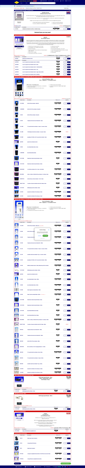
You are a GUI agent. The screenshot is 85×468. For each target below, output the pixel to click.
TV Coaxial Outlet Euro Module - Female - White (35, 358)
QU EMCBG (17, 62)
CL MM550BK (22, 152)
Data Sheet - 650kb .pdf (59, 427)
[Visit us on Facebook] (63, 466)
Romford (31, 6)
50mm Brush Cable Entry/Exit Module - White (34, 163)
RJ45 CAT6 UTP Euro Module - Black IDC (33, 109)
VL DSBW (21, 289)
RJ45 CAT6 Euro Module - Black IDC (33, 103)
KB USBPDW (22, 319)
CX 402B (21, 114)
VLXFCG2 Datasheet (67, 25)
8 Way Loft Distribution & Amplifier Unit (29, 430)
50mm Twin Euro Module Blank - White (33, 294)
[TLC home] (16, 2)
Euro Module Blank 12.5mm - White (33, 279)
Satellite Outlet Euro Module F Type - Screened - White (36, 254)
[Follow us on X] (65, 466)
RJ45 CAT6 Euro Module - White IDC (33, 225)
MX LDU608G (17, 430)
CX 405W (21, 279)
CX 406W (21, 285)
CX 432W (21, 265)
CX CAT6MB (22, 103)
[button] (48, 230)
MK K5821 (21, 335)
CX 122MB (21, 131)
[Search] (55, 3)
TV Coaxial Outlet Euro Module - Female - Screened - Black (37, 126)
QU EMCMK (17, 74)
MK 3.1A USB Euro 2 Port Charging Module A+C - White (36, 346)
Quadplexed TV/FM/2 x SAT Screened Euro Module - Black (37, 137)
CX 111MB (21, 126)
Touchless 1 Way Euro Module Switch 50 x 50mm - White (36, 324)
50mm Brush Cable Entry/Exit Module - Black (34, 158)
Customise (39, 235)
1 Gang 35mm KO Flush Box (31, 443)
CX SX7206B (22, 158)
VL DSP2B (21, 191)
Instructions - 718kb (67, 427)
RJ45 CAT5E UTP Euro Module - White (33, 341)
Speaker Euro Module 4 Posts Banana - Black (34, 196)
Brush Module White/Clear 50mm (32, 310)
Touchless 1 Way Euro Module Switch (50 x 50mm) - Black (36, 183)
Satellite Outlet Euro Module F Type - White (34, 363)
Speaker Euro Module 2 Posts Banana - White (34, 368)
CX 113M (21, 254)
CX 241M (21, 259)
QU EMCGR (16, 69)
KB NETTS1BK (22, 183)
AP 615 (21, 443)
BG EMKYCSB (22, 178)
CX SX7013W (22, 270)
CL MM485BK (22, 109)
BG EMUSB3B (22, 169)
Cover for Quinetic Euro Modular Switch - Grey (30, 69)
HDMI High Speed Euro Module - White (33, 270)
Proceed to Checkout (65, 463)
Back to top (17, 463)
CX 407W (21, 294)
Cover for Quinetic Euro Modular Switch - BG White (31, 62)
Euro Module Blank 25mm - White (32, 285)
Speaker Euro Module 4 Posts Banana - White (34, 372)
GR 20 (21, 448)
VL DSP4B (21, 196)
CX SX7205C (22, 315)
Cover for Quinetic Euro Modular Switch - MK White (31, 74)
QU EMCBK (16, 64)
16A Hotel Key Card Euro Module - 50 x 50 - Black (35, 178)
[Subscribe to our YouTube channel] (67, 466)
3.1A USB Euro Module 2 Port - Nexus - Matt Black (35, 169)
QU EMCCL (16, 67)
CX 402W (21, 231)
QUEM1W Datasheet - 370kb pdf (53, 55)
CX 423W (21, 237)
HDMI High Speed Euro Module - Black (33, 187)
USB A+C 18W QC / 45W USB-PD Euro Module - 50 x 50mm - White (38, 319)
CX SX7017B (22, 187)
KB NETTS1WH (22, 324)
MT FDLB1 (21, 453)
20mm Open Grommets (31, 448)
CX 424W (21, 242)
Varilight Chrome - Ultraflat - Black (19, 8)
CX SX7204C (22, 310)
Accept (46, 235)
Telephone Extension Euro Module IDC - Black (35, 120)
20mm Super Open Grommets (32, 438)
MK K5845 (21, 341)
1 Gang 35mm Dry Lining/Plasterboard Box (34, 458)
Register (60, 3)
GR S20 (21, 438)
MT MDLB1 (21, 458)
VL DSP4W (21, 372)
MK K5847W (22, 346)
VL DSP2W (21, 368)
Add (68, 28)
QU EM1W (16, 58)
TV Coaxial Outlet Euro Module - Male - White (34, 352)
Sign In (61, 2)
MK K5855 (21, 363)
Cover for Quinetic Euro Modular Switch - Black (30, 64)
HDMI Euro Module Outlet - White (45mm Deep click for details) (37, 265)
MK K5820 (21, 329)
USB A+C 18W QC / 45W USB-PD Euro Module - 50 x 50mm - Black (37, 174)
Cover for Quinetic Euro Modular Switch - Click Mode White (32, 67)
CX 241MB (21, 137)
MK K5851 (21, 358)
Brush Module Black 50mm (31, 152)
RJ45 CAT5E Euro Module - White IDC (33, 231)
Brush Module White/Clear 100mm (33, 315)
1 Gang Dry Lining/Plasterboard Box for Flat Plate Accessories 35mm (38, 453)
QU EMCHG (17, 71)
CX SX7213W (22, 163)
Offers (27, 3)
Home (21, 3)
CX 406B (21, 146)
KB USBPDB (22, 174)
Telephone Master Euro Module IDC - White (34, 329)
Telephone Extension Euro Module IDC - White (35, 335)
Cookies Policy (42, 238)
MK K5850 (21, 352)
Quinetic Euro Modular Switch (27, 58)
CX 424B (21, 120)
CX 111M (21, 248)
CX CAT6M (21, 225)
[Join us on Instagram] (70, 466)
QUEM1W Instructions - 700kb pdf (65, 55)
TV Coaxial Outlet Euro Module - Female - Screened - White (37, 248)
